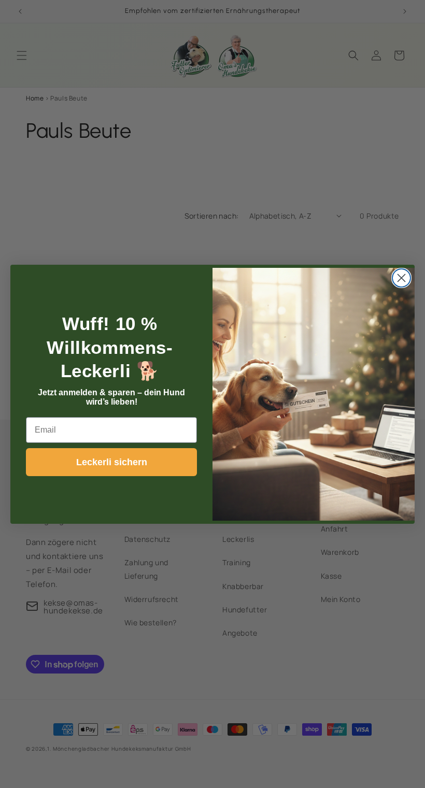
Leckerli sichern (111, 462)
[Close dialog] (401, 278)
